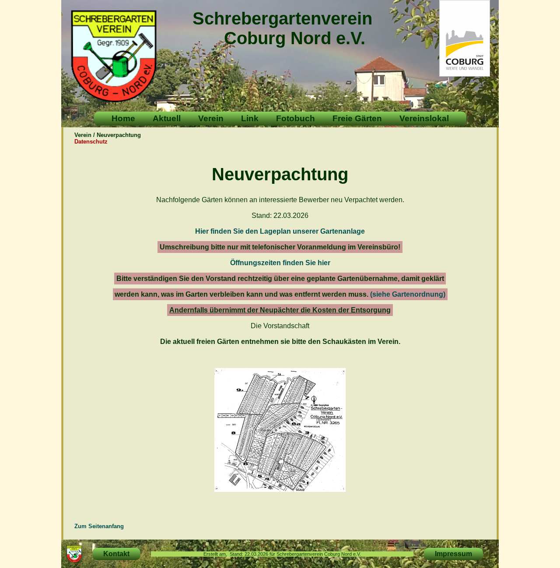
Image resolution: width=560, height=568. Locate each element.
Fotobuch (295, 118)
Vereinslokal (424, 118)
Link (250, 118)
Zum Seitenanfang (99, 526)
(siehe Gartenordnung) (407, 294)
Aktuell (167, 118)
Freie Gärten (357, 118)
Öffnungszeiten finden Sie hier (280, 262)
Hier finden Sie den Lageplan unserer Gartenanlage (280, 231)
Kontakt (116, 553)
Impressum (453, 553)
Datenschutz (91, 141)
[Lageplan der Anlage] (280, 489)
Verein (211, 118)
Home (123, 118)
